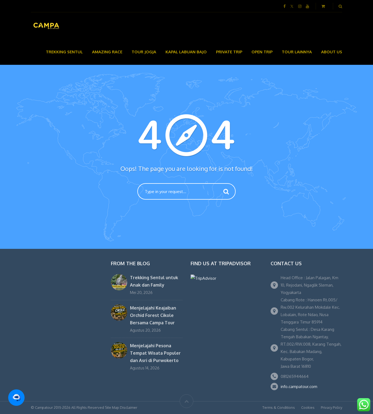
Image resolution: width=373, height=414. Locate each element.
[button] (16, 397)
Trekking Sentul (64, 51)
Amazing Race (107, 51)
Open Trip (262, 51)
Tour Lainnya (297, 51)
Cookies (308, 407)
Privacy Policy (331, 407)
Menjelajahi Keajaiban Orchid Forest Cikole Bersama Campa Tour (153, 315)
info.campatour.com (299, 386)
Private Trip (229, 51)
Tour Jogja (144, 51)
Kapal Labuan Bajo (186, 51)
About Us (331, 51)
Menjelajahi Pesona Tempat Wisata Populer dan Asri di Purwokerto (155, 353)
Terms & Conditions (278, 407)
